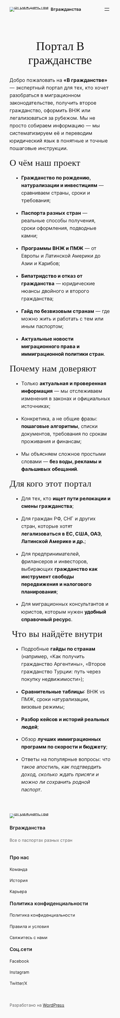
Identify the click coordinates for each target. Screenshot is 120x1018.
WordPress (53, 1005)
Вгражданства (66, 9)
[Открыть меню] (106, 9)
